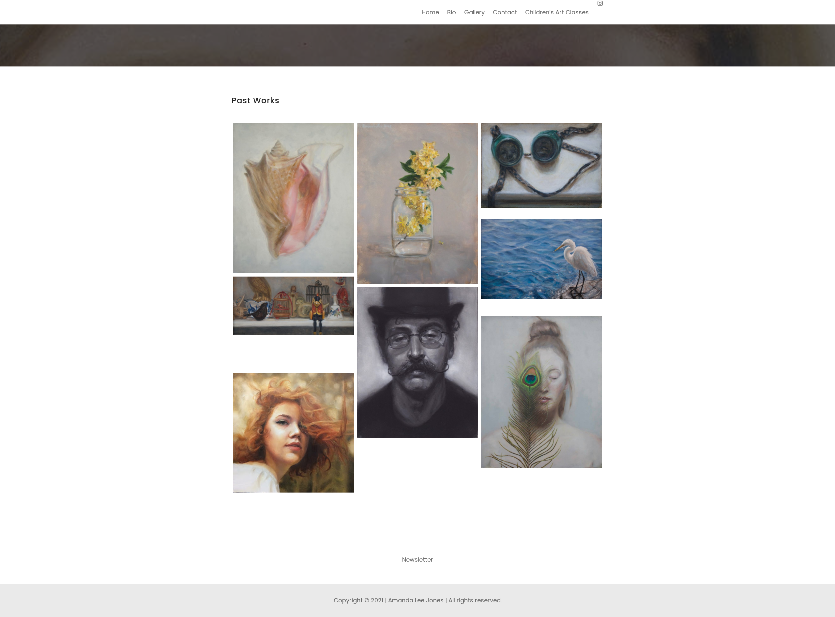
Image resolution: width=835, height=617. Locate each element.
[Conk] (293, 198)
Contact (505, 12)
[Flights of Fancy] (293, 306)
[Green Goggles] (541, 165)
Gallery (474, 12)
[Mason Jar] (417, 203)
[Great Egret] (541, 259)
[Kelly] (293, 433)
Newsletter (417, 559)
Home (430, 12)
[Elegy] (417, 362)
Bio (451, 12)
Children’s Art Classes (557, 12)
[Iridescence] (541, 392)
